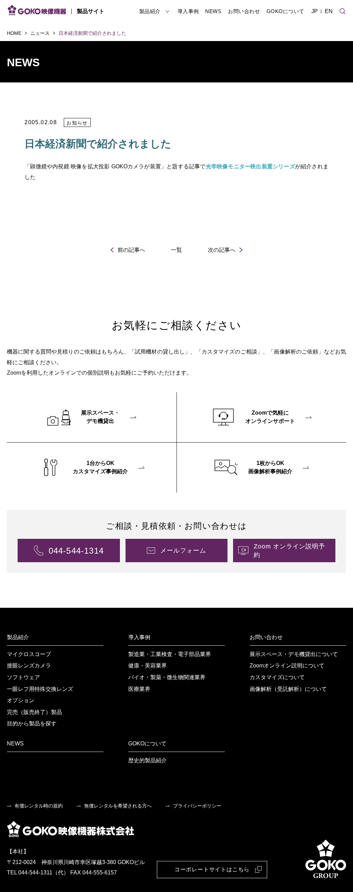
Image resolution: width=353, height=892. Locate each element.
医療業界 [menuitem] (139, 689)
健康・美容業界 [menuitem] (147, 665)
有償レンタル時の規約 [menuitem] (38, 806)
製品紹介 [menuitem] (18, 637)
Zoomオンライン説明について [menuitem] (287, 665)
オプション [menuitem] (20, 700)
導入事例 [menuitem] (139, 637)
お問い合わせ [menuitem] (266, 637)
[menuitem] (91, 417)
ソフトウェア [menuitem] (23, 677)
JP (314, 11)
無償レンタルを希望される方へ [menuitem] (118, 806)
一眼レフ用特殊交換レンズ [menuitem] (40, 689)
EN (329, 11)
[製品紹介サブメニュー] (167, 11)
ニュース (40, 33)
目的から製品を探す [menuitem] (32, 723)
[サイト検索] (342, 10)
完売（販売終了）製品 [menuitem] (34, 712)
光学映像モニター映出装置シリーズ (250, 166)
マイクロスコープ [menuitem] (29, 654)
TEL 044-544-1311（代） (38, 872)
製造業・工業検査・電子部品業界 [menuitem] (169, 654)
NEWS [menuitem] (15, 743)
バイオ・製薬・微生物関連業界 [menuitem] (166, 677)
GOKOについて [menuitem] (147, 743)
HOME (14, 33)
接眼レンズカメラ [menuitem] (29, 665)
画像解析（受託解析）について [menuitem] (288, 689)
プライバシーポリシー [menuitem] (197, 806)
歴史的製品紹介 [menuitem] (147, 760)
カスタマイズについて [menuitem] (277, 677)
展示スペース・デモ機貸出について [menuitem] (294, 654)
